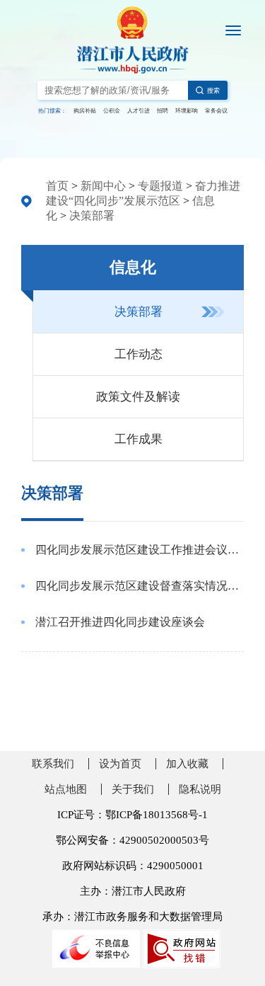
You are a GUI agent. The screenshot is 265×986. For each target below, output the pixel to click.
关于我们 (133, 789)
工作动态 (138, 354)
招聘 (162, 111)
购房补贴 (84, 111)
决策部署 (91, 216)
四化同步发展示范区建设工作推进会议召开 (139, 550)
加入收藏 (187, 763)
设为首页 (120, 763)
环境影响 (186, 111)
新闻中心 (103, 186)
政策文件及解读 (138, 396)
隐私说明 (200, 789)
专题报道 (160, 186)
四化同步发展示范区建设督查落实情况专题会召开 (139, 586)
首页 (57, 186)
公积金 (111, 111)
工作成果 (138, 439)
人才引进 (138, 111)
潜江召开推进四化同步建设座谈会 (120, 622)
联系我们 (53, 763)
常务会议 (216, 111)
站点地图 (66, 789)
